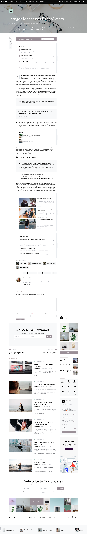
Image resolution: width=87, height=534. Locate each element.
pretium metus (46, 147)
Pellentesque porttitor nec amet (44, 198)
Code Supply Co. (67, 318)
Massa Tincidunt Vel (40, 462)
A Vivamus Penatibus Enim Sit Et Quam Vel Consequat (43, 423)
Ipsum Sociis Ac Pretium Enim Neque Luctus (65, 371)
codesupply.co (67, 317)
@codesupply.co (36, 501)
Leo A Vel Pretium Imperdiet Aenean (45, 384)
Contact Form (32, 517)
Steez (5, 2)
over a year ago (65, 414)
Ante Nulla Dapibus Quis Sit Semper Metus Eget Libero (45, 209)
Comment (18, 297)
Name (17, 313)
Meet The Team (42, 517)
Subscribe (76, 1)
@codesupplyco (69, 402)
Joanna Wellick (12, 23)
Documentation (52, 517)
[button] (85, 1)
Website (46, 313)
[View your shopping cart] (70, 2)
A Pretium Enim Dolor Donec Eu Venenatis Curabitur (43, 403)
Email (31, 313)
